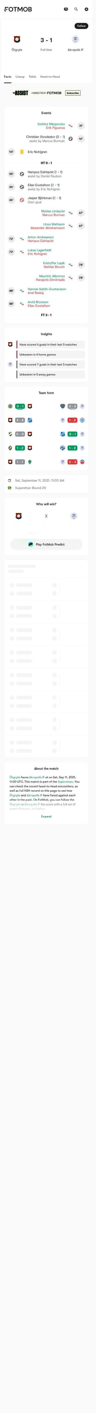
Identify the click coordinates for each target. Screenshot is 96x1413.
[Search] (76, 9)
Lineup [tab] (20, 76)
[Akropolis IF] (74, 519)
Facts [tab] (7, 76)
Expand (46, 816)
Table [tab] (32, 76)
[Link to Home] (18, 9)
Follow (81, 26)
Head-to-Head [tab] (50, 76)
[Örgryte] (19, 519)
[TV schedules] (66, 9)
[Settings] (86, 9)
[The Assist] (46, 93)
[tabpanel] (46, 422)
